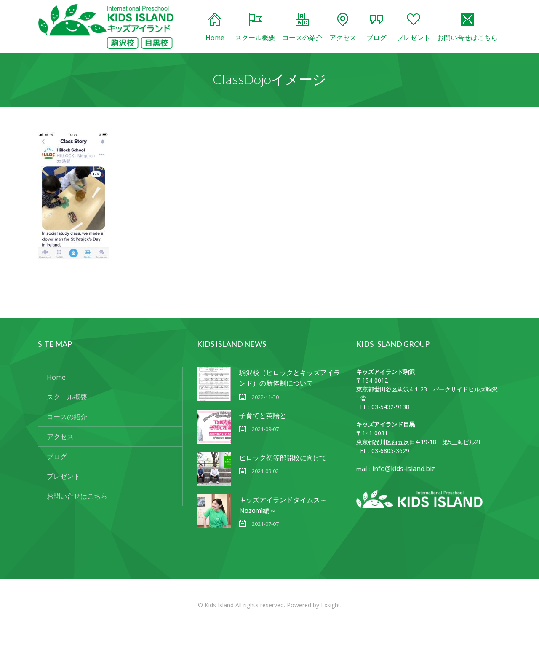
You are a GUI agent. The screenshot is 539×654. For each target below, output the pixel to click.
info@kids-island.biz (403, 468)
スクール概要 (255, 37)
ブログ (376, 37)
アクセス (342, 37)
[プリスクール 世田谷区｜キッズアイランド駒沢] (106, 26)
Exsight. (331, 605)
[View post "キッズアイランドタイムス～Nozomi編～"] (214, 511)
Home (214, 37)
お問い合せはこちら (467, 37)
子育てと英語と (262, 415)
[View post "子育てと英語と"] (214, 427)
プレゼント (413, 37)
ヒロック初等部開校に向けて (283, 457)
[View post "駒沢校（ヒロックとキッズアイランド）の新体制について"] (214, 384)
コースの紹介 (302, 37)
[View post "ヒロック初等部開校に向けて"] (214, 469)
